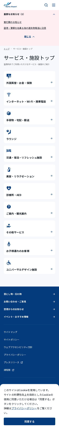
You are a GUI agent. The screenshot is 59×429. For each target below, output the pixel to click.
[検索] (46, 5)
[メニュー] (53, 5)
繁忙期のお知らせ (13, 22)
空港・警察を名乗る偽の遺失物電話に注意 (25, 28)
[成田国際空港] (10, 5)
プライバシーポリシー (24, 408)
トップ (6, 48)
